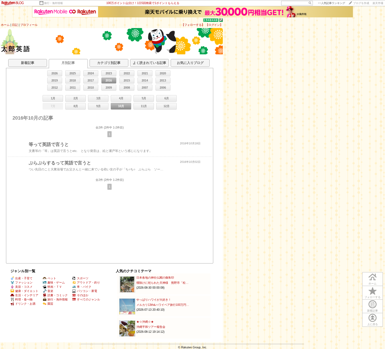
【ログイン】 (214, 25)
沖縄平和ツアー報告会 (150, 327)
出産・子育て (24, 278)
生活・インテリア (26, 295)
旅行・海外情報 (53, 3)
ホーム (5, 25)
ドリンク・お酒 (25, 303)
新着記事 (372, 310)
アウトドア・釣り (88, 282)
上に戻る (372, 324)
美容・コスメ (24, 286)
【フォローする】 (193, 25)
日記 (15, 25)
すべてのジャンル (88, 299)
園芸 (50, 303)
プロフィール (29, 25)
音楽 (50, 291)
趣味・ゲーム (56, 282)
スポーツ (82, 278)
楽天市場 (378, 3)
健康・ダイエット (26, 291)
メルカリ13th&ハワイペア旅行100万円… (162, 304)
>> (331, 3)
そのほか (82, 295)
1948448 (211, 20)
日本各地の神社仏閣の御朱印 (155, 277)
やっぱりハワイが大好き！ (153, 299)
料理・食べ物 (24, 299)
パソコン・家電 (87, 291)
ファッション (24, 282)
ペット (51, 278)
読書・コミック (57, 295)
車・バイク (84, 286)
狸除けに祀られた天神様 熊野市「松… (162, 282)
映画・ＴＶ (54, 286)
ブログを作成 (361, 3)
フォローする (373, 297)
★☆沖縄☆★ (145, 321)
